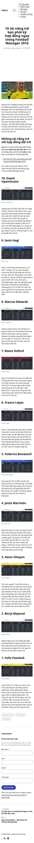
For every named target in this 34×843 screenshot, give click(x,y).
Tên (3, 759)
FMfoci (4, 10)
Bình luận (5, 749)
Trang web (5, 777)
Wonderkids (6, 719)
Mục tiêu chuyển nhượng (12, 48)
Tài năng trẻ (20, 715)
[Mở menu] (14, 10)
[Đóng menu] (20, 4)
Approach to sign (8, 715)
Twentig (22, 834)
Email (3, 768)
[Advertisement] (17, 66)
